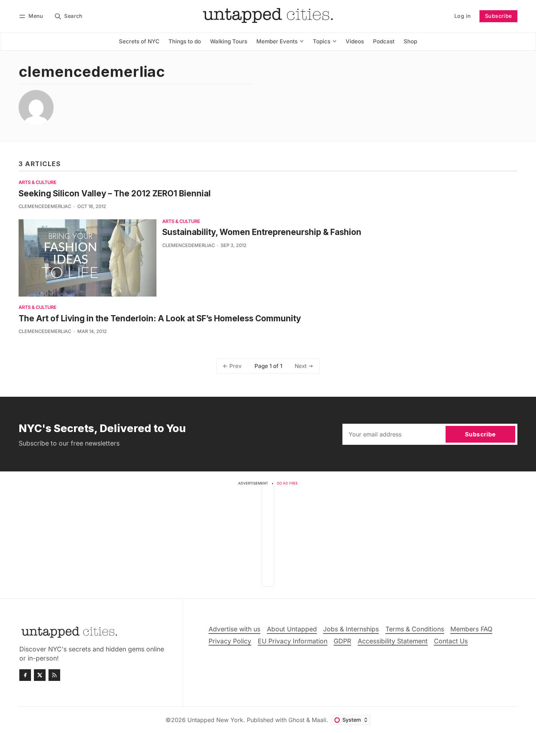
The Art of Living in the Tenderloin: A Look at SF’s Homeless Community (160, 318)
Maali (319, 720)
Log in (462, 16)
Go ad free (287, 483)
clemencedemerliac (45, 206)
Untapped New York (215, 720)
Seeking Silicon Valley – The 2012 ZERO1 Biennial (115, 193)
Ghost (296, 720)
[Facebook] (25, 675)
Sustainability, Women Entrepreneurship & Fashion (261, 232)
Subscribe (498, 16)
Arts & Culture (38, 182)
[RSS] (54, 675)
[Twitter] (40, 675)
